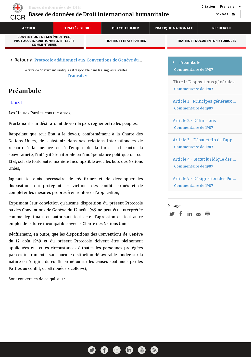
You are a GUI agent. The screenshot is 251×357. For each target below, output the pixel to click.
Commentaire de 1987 (193, 69)
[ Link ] (15, 102)
